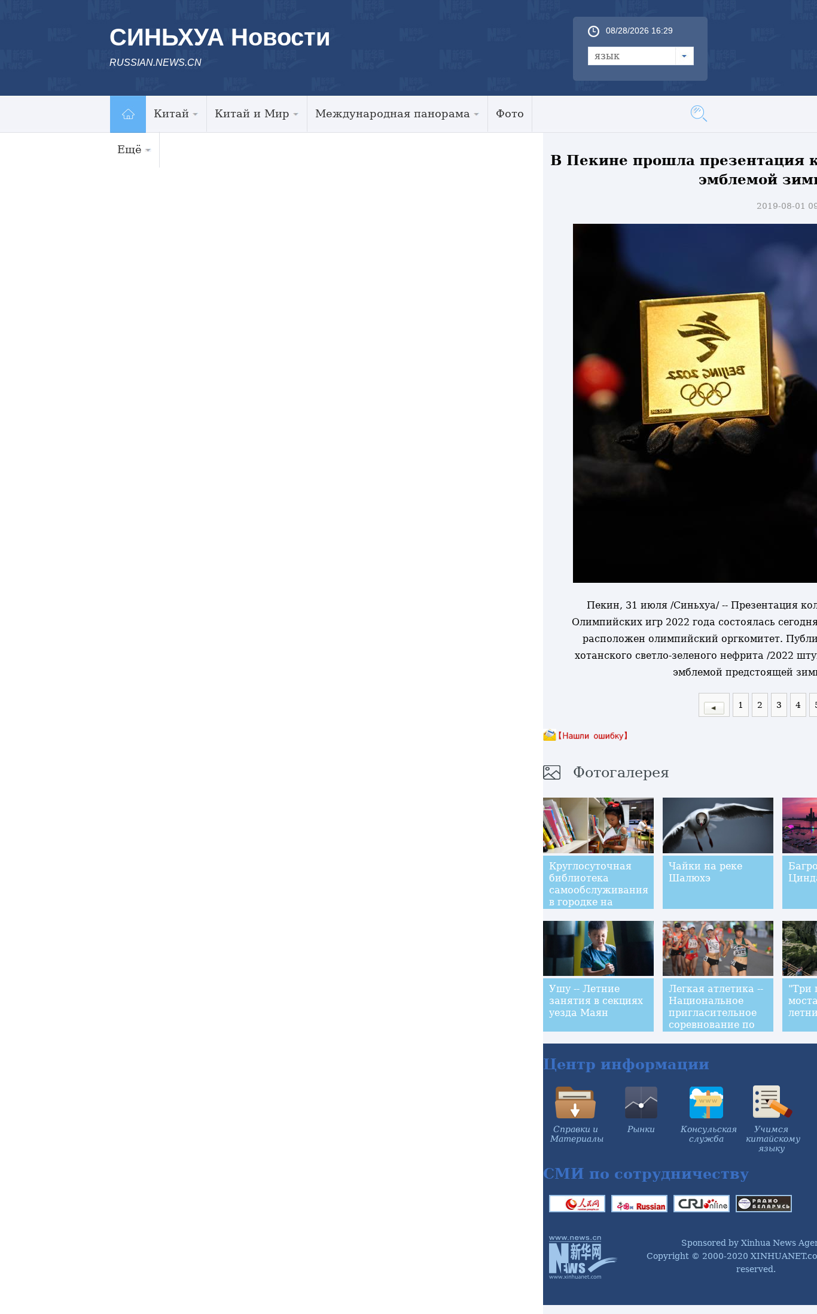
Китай (171, 113)
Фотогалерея (621, 772)
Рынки (641, 1129)
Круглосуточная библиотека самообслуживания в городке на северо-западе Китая (598, 896)
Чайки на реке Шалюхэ (705, 872)
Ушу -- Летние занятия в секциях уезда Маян (596, 1000)
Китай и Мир (252, 113)
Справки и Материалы (576, 1133)
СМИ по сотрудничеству (646, 1173)
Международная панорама (392, 113)
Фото (510, 113)
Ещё (129, 149)
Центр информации (626, 1064)
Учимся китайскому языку (773, 1138)
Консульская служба (709, 1133)
